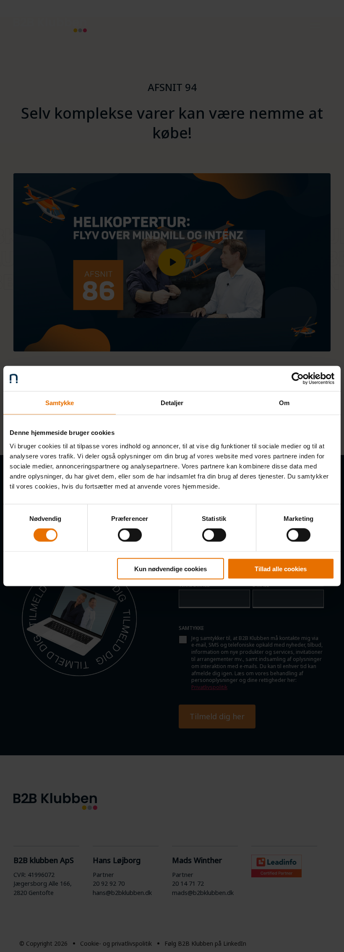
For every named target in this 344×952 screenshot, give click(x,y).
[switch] (130, 535)
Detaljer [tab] (172, 402)
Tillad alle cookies (281, 568)
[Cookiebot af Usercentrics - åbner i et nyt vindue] (297, 378)
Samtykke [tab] (59, 402)
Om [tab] (284, 402)
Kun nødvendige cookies (170, 568)
